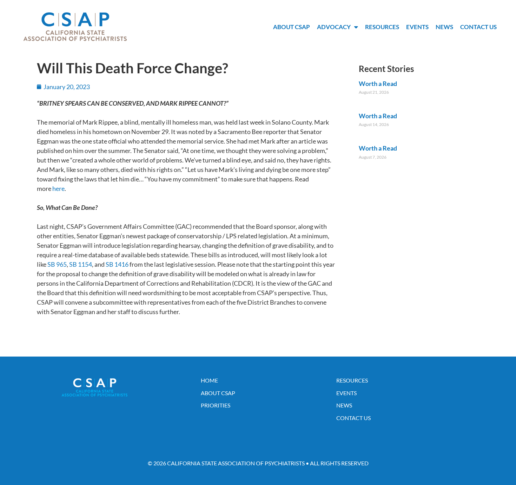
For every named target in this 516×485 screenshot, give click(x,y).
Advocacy (334, 27)
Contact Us (478, 27)
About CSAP (291, 27)
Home (209, 380)
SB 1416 (117, 264)
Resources (382, 27)
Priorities (215, 405)
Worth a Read (378, 83)
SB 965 (57, 264)
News (444, 27)
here (58, 188)
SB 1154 (80, 264)
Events (417, 27)
